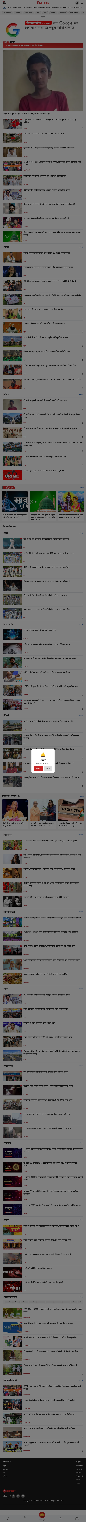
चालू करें (38, 768)
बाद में (48, 768)
